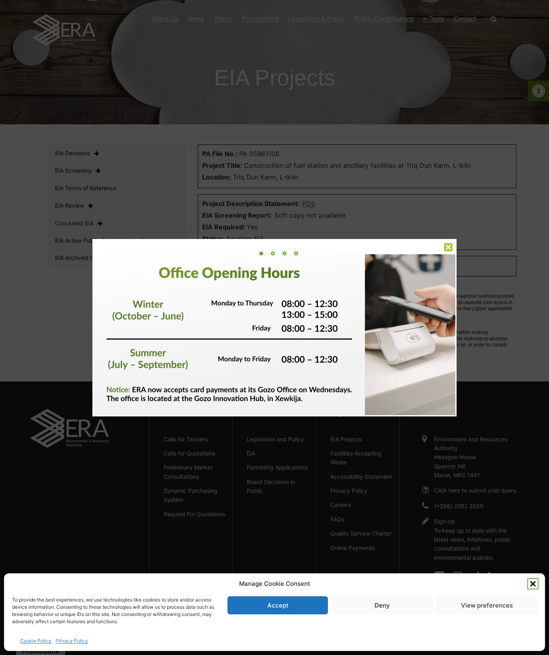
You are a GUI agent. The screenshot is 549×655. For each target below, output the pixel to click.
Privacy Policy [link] (71, 641)
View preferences (487, 605)
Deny (382, 605)
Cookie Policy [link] (35, 641)
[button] (533, 584)
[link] (261, 253)
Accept (278, 605)
